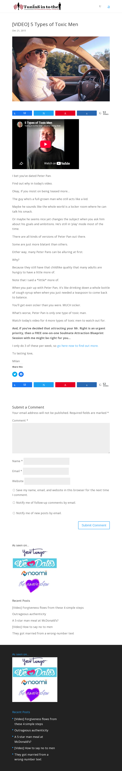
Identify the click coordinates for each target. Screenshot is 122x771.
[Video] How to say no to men (34, 748)
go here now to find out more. (77, 346)
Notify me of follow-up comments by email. (46, 502)
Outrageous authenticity (31, 730)
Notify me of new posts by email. (38, 513)
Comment (20, 420)
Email (17, 471)
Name (17, 461)
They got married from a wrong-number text (43, 633)
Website (18, 481)
